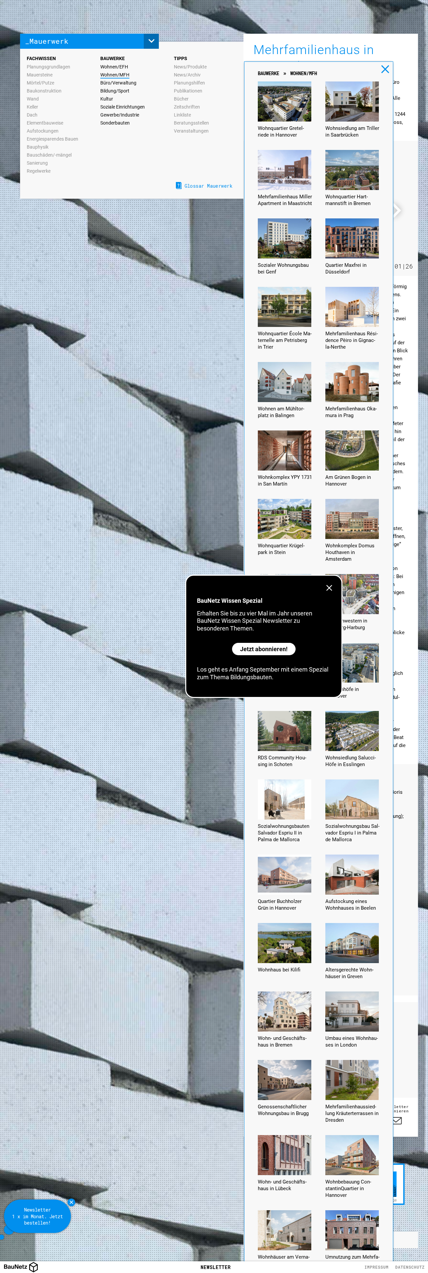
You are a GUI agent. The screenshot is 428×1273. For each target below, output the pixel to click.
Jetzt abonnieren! (264, 649)
